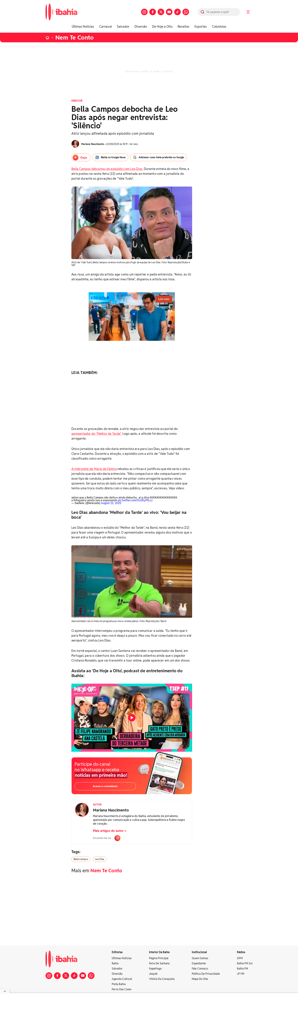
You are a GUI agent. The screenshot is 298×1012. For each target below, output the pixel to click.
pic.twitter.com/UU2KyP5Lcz (135, 500)
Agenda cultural (122, 979)
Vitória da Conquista (162, 979)
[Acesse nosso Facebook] (152, 12)
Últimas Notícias (83, 26)
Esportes (201, 26)
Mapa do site (200, 979)
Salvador (123, 26)
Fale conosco (200, 968)
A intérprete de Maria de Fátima (94, 469)
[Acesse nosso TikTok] (177, 12)
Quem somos (200, 958)
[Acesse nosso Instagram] (144, 12)
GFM (240, 958)
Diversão (141, 26)
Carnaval (105, 26)
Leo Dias (99, 859)
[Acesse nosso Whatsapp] (185, 12)
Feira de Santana (159, 963)
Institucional (199, 952)
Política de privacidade (206, 974)
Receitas (183, 26)
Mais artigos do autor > (109, 831)
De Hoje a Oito (162, 26)
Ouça (83, 157)
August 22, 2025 (111, 503)
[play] (132, 717)
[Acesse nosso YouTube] (169, 12)
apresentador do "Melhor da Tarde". (96, 434)
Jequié (153, 974)
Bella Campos (81, 859)
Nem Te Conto (74, 37)
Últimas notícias (122, 958)
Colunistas (219, 26)
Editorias (117, 952)
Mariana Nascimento (111, 810)
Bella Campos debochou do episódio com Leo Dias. (107, 169)
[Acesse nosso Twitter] (161, 12)
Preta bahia (119, 984)
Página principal (158, 958)
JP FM (240, 974)
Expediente (199, 963)
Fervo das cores (121, 989)
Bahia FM (242, 968)
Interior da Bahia (159, 952)
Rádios (241, 952)
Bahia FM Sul (244, 963)
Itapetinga (155, 968)
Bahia (115, 963)
